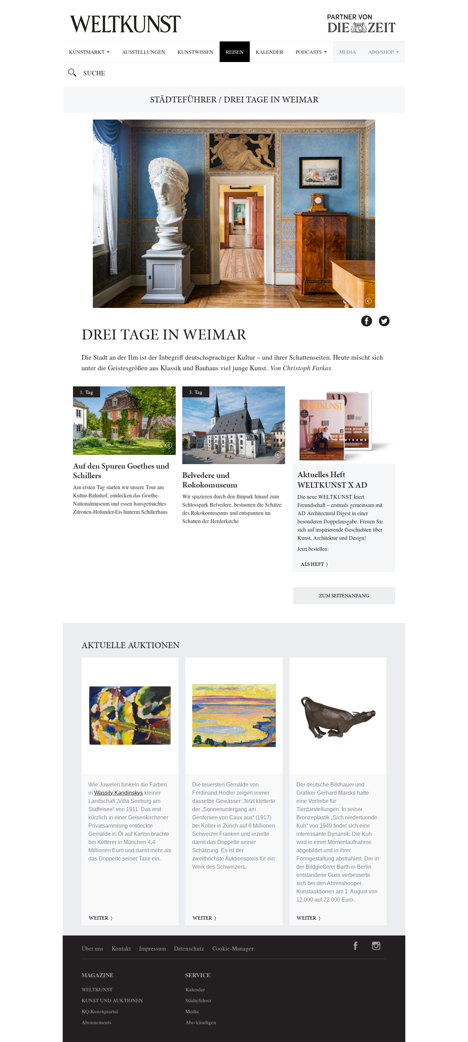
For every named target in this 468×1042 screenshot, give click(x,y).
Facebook (363, 317)
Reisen (235, 51)
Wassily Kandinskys (118, 793)
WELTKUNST (97, 989)
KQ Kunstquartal (100, 1011)
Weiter (98, 918)
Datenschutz (189, 948)
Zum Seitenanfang (344, 595)
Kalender (269, 51)
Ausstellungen (143, 51)
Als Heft (312, 564)
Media (347, 51)
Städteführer (183, 99)
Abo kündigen (200, 1022)
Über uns (92, 948)
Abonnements (96, 1022)
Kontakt (121, 948)
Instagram (376, 946)
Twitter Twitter (380, 317)
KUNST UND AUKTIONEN (112, 1000)
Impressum (152, 948)
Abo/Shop (381, 51)
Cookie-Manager (233, 948)
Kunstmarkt (87, 51)
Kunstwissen (195, 51)
